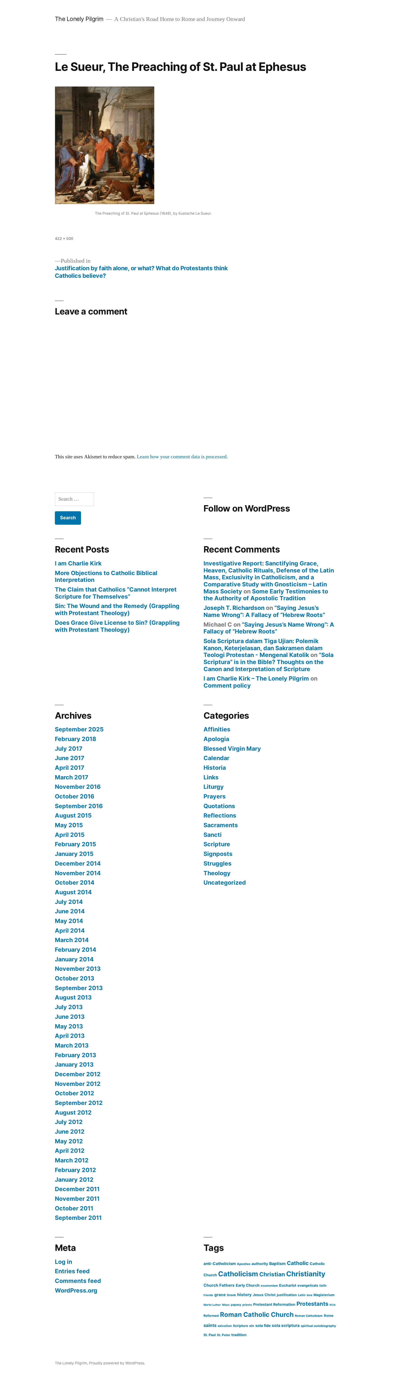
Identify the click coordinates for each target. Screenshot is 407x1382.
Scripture (217, 844)
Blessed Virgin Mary (232, 748)
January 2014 (74, 959)
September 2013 (79, 987)
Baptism (277, 1263)
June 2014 (70, 911)
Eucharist (287, 1285)
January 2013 (74, 1064)
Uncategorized (225, 882)
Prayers (215, 796)
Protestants (312, 1303)
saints (210, 1325)
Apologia (216, 738)
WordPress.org (76, 1290)
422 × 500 (64, 238)
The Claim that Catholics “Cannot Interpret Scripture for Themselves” (116, 593)
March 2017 (71, 777)
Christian (272, 1274)
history (244, 1294)
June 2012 (70, 1131)
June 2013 (70, 1016)
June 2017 (69, 758)
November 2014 (78, 873)
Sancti (213, 834)
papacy (236, 1304)
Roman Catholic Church (257, 1314)
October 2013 (74, 978)
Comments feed (78, 1280)
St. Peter (223, 1335)
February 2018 (75, 738)
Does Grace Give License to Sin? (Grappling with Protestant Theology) (117, 626)
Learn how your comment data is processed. (182, 456)
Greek (231, 1295)
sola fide (263, 1325)
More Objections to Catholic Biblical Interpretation (106, 576)
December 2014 (78, 863)
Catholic (298, 1263)
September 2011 (78, 1217)
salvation (225, 1326)
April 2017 (69, 767)
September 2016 (79, 806)
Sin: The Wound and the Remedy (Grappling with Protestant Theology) (117, 609)
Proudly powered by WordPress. (117, 1363)
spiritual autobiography (318, 1326)
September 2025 (79, 729)
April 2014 (70, 930)
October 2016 (74, 796)
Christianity (305, 1274)
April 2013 (70, 1035)
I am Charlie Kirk (78, 563)
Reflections (220, 815)
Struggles (218, 863)
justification (287, 1295)
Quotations (219, 806)
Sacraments (221, 825)
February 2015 (75, 844)
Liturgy (214, 786)
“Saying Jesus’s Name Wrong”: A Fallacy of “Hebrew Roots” (264, 611)
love (309, 1295)
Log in (63, 1261)
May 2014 (69, 920)
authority (260, 1263)
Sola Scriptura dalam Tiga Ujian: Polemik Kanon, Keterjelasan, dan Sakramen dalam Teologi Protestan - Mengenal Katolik (263, 647)
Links (211, 777)
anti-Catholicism (220, 1263)
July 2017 (68, 748)
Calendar (216, 758)
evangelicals (307, 1285)
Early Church (248, 1285)
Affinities (217, 729)
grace (220, 1294)
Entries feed (72, 1271)
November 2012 (78, 1083)
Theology (217, 873)
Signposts (218, 853)
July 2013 (69, 1007)
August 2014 (73, 892)
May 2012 (69, 1141)
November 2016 (78, 786)
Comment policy (227, 685)
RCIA (333, 1304)
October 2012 (74, 1093)
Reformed (211, 1316)
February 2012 (75, 1169)
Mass (226, 1304)
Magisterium (323, 1295)
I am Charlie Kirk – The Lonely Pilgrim (256, 678)
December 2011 (77, 1189)
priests (247, 1304)
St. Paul (210, 1335)
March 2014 (72, 939)
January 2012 (74, 1179)
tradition (239, 1335)
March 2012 (72, 1160)
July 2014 (69, 901)
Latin (301, 1295)
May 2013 (69, 1026)
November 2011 (77, 1198)
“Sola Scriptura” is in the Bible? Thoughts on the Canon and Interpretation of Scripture (269, 661)
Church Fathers (219, 1285)
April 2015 (70, 834)
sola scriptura (286, 1325)
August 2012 (73, 1112)
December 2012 (78, 1074)
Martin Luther (212, 1304)
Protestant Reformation (274, 1304)
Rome (329, 1316)
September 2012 (79, 1102)
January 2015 (74, 853)
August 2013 (73, 997)
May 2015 (69, 825)
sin (251, 1326)
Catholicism (238, 1274)
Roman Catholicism (309, 1316)
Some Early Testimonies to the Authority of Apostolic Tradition (266, 595)
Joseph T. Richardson (234, 607)
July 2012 (69, 1121)
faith (322, 1285)
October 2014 (74, 882)
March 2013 (72, 1045)
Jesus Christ (264, 1295)
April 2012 (70, 1150)
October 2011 (74, 1208)
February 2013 (75, 1055)
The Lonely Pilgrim (79, 18)
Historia (215, 767)
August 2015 (73, 815)
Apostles (243, 1264)
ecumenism (269, 1285)
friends (208, 1295)
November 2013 (78, 968)
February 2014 (75, 949)
